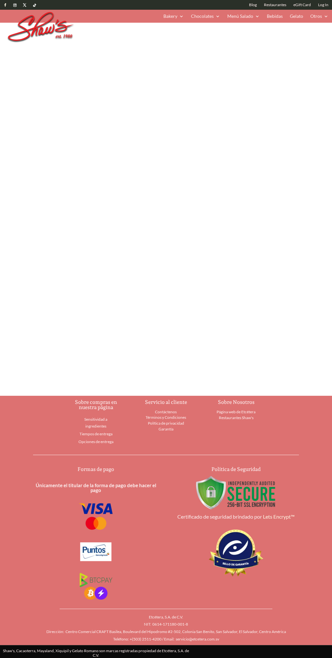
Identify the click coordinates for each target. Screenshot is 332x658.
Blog (253, 5)
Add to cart (219, 208)
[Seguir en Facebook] (5, 5)
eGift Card (302, 5)
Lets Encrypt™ (279, 516)
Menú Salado (240, 16)
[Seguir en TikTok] (34, 5)
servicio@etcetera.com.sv (197, 639)
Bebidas (275, 16)
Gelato (296, 16)
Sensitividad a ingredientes (95, 422)
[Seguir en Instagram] (15, 5)
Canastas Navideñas (153, 33)
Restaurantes (275, 5)
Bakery (170, 16)
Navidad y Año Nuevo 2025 (101, 33)
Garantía (166, 429)
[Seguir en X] (24, 5)
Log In (323, 5)
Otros (316, 16)
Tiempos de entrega (96, 433)
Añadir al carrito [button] (59, 367)
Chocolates (202, 16)
